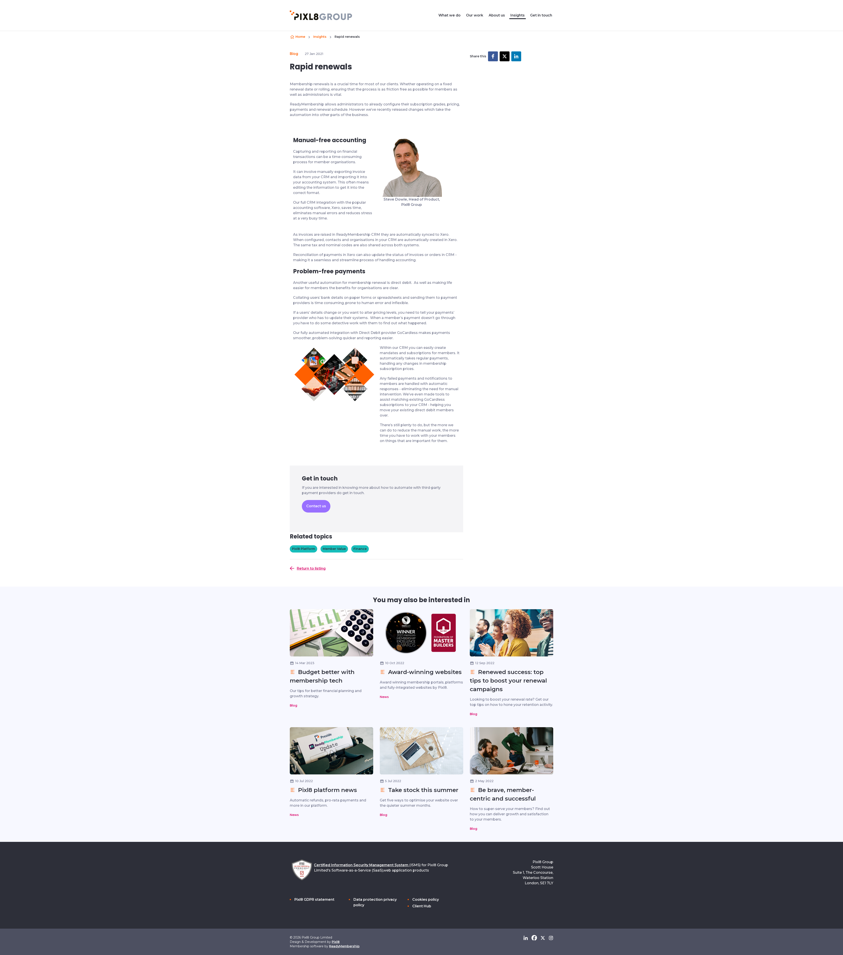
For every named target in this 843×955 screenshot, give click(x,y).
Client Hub (421, 906)
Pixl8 (336, 942)
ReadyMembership (344, 946)
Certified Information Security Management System (361, 865)
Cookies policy (425, 899)
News (384, 697)
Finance (360, 549)
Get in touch (541, 15)
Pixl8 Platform (303, 549)
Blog (294, 54)
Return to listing (311, 568)
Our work (474, 15)
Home (300, 37)
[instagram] (551, 938)
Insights (517, 15)
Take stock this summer (422, 790)
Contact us (316, 506)
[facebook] (534, 938)
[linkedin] (525, 938)
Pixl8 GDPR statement (314, 899)
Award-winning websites (424, 672)
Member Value (334, 549)
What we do (449, 15)
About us (497, 15)
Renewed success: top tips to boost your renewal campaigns (508, 681)
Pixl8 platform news (327, 790)
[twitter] (543, 938)
